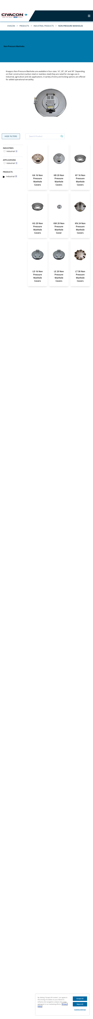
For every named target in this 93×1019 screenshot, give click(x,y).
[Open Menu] (89, 16)
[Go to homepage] (14, 16)
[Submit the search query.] (62, 136)
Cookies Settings (80, 1010)
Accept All (79, 999)
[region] (62, 1004)
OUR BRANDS (36, 5)
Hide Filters (11, 136)
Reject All (80, 1004)
